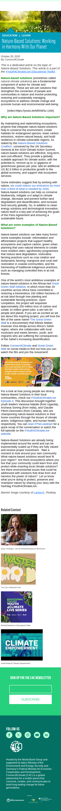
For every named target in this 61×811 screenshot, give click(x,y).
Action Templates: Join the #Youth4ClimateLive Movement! (23, 549)
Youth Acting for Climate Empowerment (15, 663)
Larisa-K (39, 492)
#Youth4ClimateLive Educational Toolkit (30, 71)
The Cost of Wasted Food (10, 587)
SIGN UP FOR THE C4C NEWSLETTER (30, 678)
